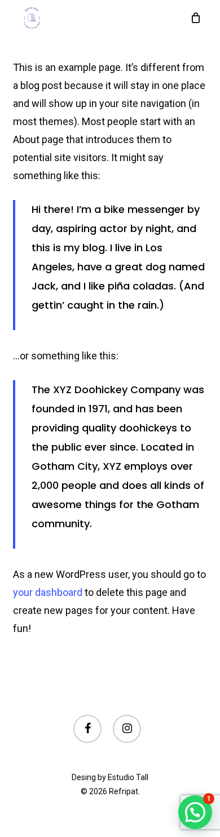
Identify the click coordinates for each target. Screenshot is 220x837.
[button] (195, 812)
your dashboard (47, 592)
